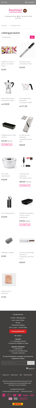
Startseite (4, 25)
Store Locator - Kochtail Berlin (18, 327)
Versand (18, 323)
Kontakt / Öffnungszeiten (18, 318)
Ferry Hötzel (15, 391)
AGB (20, 375)
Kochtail (22, 389)
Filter (32, 37)
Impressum (6, 375)
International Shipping (18, 325)
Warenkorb (31, 2)
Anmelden (30, 363)
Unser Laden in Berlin (18, 320)
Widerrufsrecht (28, 375)
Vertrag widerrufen (18, 331)
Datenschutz (14, 375)
